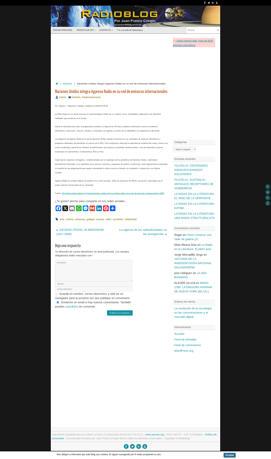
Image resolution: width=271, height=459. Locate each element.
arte (62, 219)
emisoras (80, 219)
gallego (91, 219)
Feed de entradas (185, 339)
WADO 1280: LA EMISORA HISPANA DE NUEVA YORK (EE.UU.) (193, 287)
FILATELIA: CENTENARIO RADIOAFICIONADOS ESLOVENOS (191, 170)
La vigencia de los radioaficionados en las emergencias (143, 232)
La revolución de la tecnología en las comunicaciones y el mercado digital (193, 312)
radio (108, 219)
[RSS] (213, 3)
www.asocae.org (154, 434)
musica (100, 219)
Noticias (67, 83)
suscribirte (71, 306)
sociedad (118, 219)
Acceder (179, 333)
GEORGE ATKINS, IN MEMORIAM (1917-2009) (80, 232)
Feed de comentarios (187, 345)
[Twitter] (209, 3)
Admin (62, 97)
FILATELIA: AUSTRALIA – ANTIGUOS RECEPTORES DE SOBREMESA (194, 184)
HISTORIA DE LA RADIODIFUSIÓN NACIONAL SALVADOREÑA (193, 263)
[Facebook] (205, 3)
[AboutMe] (217, 3)
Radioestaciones (91, 97)
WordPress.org (183, 350)
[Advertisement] (111, 57)
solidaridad (130, 219)
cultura (69, 219)
